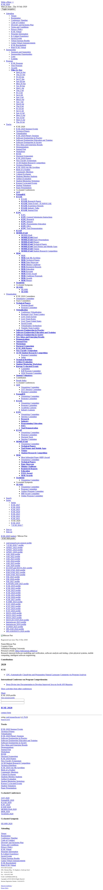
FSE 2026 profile (13, 579)
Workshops (20, 151)
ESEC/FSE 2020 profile (15, 570)
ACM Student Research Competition (30, 163)
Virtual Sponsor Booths (20, 41)
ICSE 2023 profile (13, 590)
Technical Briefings (24, 165)
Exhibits (14, 59)
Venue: (14, 16)
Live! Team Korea (28, 319)
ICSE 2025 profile (13, 595)
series (13, 536)
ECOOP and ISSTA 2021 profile (19, 568)
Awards (14, 68)
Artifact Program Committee (32, 491)
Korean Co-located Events (26, 183)
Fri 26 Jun (20, 77)
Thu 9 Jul (20, 106)
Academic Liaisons (28, 408)
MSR (23, 255)
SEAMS (24, 289)
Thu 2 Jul (20, 90)
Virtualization (21, 133)
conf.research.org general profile (19, 543)
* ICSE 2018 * (17, 525)
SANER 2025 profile (14, 627)
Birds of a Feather (23, 170)
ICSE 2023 (15, 514)
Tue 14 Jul (20, 117)
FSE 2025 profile (13, 577)
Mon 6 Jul (20, 99)
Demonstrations (22, 147)
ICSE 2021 (15, 518)
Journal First (21, 149)
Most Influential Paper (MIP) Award (35, 457)
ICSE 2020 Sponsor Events (27, 129)
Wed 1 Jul (20, 88)
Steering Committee (29, 417)
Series (13, 503)
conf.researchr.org (13, 717)
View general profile (8, 698)
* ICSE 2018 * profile (15, 545)
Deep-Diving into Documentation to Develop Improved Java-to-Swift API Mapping (39, 684)
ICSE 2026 (15, 507)
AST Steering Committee (31, 389)
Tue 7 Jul (19, 102)
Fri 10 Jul (20, 108)
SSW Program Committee (31, 373)
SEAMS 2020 (6, 824)
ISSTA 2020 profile (14, 613)
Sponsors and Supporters (21, 52)
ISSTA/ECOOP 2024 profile (17, 620)
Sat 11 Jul (20, 111)
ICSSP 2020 (6, 807)
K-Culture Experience (20, 36)
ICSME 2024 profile (14, 602)
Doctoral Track (27, 437)
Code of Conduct (18, 22)
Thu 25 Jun (20, 75)
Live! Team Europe (29, 317)
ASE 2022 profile (13, 556)
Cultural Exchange (23, 174)
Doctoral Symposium (24, 156)
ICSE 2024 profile (13, 593)
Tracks (8, 124)
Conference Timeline (19, 20)
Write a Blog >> (7, 2)
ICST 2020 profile (13, 604)
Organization (11, 294)
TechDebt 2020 (7, 814)
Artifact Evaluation (23, 179)
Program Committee (29, 308)
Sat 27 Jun (20, 79)
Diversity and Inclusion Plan (22, 25)
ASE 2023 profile (13, 559)
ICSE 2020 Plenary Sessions (27, 136)
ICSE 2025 (15, 509)
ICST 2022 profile (13, 606)
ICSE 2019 (15, 523)
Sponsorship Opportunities (21, 54)
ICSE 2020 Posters (23, 158)
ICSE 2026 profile (13, 597)
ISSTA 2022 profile (14, 615)
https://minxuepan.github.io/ (26, 651)
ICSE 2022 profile (13, 588)
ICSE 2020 (5, 536)
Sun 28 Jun (20, 81)
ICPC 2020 (5, 805)
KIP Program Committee (31, 371)
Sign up (9, 532)
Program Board (27, 305)
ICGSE (24, 199)
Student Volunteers (23, 185)
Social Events (16, 38)
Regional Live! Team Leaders (33, 314)
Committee (25, 369)
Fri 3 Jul (19, 93)
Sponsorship (11, 50)
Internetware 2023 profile (16, 622)
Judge (23, 357)
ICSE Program (17, 63)
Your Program (16, 65)
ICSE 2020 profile (8, 539)
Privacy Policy (17, 29)
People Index (21, 380)
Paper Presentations (24, 188)
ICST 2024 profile (13, 608)
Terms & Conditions (6, 885)
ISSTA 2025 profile (14, 618)
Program (9, 61)
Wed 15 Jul (20, 120)
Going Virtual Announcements (23, 43)
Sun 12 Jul (20, 113)
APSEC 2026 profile (14, 552)
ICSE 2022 (15, 516)
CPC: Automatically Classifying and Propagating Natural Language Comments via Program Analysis (46, 675)
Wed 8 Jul (20, 104)
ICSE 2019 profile (13, 586)
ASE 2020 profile (13, 554)
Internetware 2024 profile (16, 624)
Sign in (9, 529)
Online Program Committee (32, 496)
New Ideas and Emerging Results (29, 145)
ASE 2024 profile (13, 561)
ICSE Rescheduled (18, 45)
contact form (6, 713)
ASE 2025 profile (13, 563)
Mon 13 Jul (20, 115)
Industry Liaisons (28, 410)
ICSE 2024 (15, 512)
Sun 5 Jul (19, 97)
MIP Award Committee (30, 494)
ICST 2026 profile (13, 611)
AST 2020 (5, 798)
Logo (13, 56)
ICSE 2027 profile (13, 599)
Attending (10, 13)
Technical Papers (23, 131)
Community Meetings (24, 172)
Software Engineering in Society (29, 142)
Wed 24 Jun (20, 72)
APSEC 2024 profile (14, 550)
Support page (5, 719)
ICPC (23, 215)
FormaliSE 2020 (7, 800)
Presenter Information (19, 34)
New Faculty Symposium (26, 160)
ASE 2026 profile (13, 566)
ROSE (18, 154)
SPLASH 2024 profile (15, 629)
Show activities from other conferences (16, 689)
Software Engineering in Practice (29, 138)
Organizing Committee (25, 298)
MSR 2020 (5, 811)
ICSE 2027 (15, 505)
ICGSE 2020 (6, 802)
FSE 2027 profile (13, 581)
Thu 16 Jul (20, 122)
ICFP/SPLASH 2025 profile (17, 584)
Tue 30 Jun (20, 86)
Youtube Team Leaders (30, 328)
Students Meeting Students (26, 176)
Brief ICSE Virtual (18, 47)
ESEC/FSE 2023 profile (15, 575)
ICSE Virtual (16, 32)
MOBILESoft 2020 (9, 809)
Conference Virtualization (31, 312)
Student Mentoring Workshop (28, 181)
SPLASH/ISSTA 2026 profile (18, 631)
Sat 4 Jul (19, 95)
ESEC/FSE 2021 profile (15, 572)
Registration (16, 18)
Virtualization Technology (31, 326)
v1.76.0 (24, 717)
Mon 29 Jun (21, 84)
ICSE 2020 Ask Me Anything (28, 167)
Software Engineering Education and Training (34, 140)
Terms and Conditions (20, 27)
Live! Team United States (31, 321)
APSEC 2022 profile (14, 547)
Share (3, 693)
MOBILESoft (26, 235)
